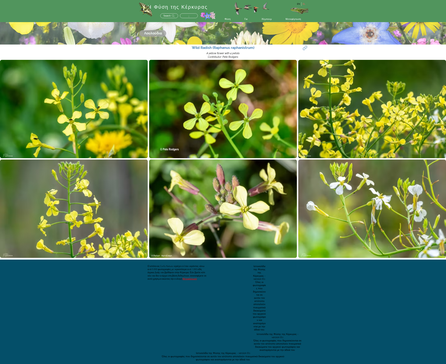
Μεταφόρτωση (190, 279)
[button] (227, 19)
